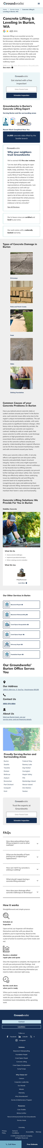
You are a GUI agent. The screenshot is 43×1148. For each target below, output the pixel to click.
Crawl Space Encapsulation (21, 1065)
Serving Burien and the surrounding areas (19, 113)
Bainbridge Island (29, 781)
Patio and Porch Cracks (18, 307)
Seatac (25, 791)
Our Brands (21, 1085)
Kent (5, 791)
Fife (23, 778)
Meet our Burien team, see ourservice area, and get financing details (17, 718)
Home (5, 9)
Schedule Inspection (21, 95)
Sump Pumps (21, 1069)
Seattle (6, 764)
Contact (21, 1022)
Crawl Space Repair (21, 1058)
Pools (12, 335)
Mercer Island (27, 784)
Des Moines (26, 788)
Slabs (12, 364)
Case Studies (21, 1109)
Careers (21, 1078)
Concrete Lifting (21, 1062)
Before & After (21, 1113)
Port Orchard (8, 784)
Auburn (6, 778)
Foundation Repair (21, 1054)
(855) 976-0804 (9, 704)
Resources (21, 1106)
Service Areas (14, 9)
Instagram (22, 1040)
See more (7, 67)
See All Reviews (14, 207)
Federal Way (27, 761)
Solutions (21, 1047)
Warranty (21, 1093)
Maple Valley (27, 774)
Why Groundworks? (21, 1096)
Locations (21, 1027)
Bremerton (8, 781)
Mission (21, 1089)
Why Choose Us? (21, 1075)
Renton (6, 771)
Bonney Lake (27, 764)
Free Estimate (32, 1144)
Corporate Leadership (21, 1082)
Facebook (13, 1037)
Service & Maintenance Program (21, 1100)
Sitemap (38, 1132)
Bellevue (7, 774)
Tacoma (7, 768)
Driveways (14, 278)
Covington (26, 771)
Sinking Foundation (17, 392)
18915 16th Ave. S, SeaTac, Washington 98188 (21, 690)
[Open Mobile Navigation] (39, 3)
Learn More (21, 583)
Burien (6, 761)
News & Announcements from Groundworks (21, 1117)
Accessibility (30, 1132)
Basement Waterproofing (21, 1051)
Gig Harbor (26, 768)
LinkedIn (25, 1037)
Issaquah (7, 788)
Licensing (21, 1127)
